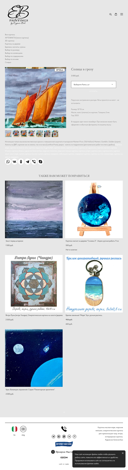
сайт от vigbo (64, 464)
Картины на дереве (12, 44)
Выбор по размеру (12, 50)
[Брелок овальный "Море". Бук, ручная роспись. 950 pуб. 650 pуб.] (94, 284)
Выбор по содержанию (14, 56)
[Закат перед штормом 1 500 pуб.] (34, 209)
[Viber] (34, 162)
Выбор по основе (12, 59)
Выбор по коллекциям (13, 53)
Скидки (8, 62)
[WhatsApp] (8, 162)
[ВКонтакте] (15, 162)
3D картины (9, 40)
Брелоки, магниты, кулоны (15, 47)
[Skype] (41, 162)
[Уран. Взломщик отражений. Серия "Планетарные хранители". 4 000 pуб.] (34, 358)
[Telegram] (27, 162)
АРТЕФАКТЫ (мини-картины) (17, 37)
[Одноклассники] (21, 162)
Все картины (10, 34)
